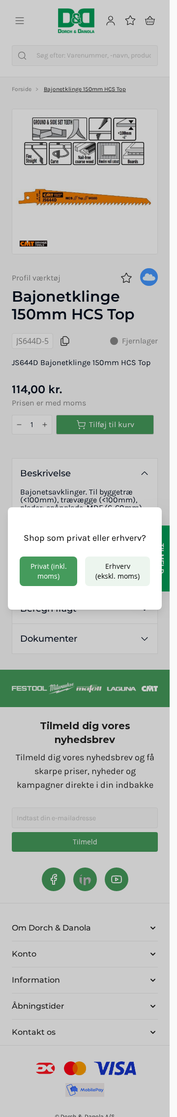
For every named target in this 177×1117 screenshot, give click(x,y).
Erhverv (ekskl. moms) (117, 571)
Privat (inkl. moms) (48, 571)
